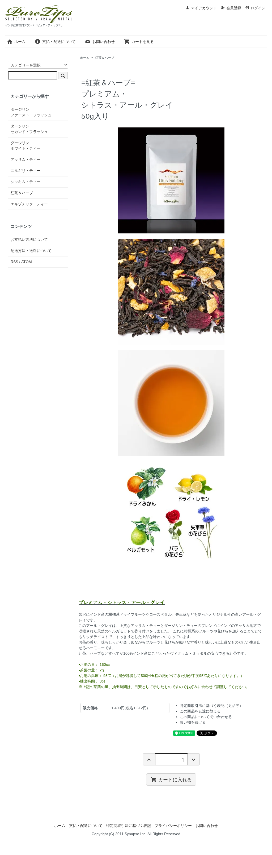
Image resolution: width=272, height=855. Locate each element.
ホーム (20, 41)
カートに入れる (175, 779)
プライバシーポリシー (173, 825)
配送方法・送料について (31, 251)
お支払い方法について (29, 239)
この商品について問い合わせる (206, 717)
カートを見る (142, 41)
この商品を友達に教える (200, 711)
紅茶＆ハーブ (104, 58)
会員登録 (233, 8)
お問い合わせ (103, 41)
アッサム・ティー (25, 159)
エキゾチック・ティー (29, 204)
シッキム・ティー (25, 182)
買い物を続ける (193, 722)
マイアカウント (204, 8)
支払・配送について (59, 41)
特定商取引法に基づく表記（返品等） (211, 705)
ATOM (26, 262)
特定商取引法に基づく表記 (128, 825)
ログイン (257, 8)
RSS (14, 262)
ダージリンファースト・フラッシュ (31, 112)
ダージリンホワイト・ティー (25, 145)
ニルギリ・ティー (25, 171)
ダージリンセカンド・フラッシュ (29, 129)
